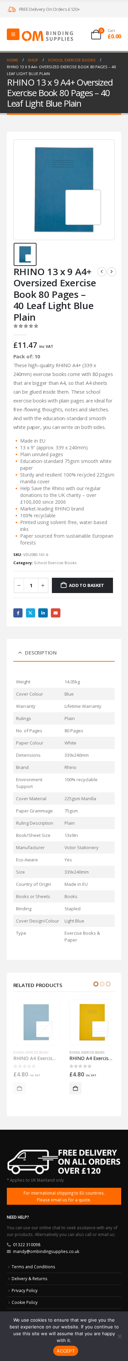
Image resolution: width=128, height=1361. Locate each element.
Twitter (30, 612)
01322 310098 (26, 1244)
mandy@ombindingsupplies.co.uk (46, 1251)
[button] (96, 984)
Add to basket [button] (19, 1088)
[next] (111, 271)
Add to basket (86, 585)
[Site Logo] (47, 36)
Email (55, 612)
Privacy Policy (25, 1290)
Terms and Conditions (33, 1266)
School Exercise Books (55, 562)
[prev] (101, 271)
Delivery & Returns (29, 1278)
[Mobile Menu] (13, 34)
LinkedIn (42, 612)
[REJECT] (119, 1336)
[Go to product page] (36, 1022)
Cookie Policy (25, 1302)
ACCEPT (66, 1351)
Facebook (18, 612)
